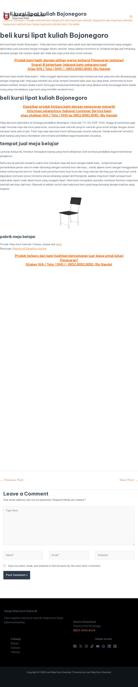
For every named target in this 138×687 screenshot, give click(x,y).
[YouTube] (97, 646)
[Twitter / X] (80, 646)
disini (59, 244)
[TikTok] (92, 646)
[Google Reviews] (103, 646)
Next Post (129, 480)
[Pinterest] (115, 646)
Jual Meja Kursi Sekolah (28, 15)
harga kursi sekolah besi (17, 24)
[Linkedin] (109, 646)
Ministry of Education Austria (29, 248)
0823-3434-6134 (84, 630)
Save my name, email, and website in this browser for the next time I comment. (54, 566)
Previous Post (11, 480)
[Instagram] (86, 646)
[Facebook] (75, 646)
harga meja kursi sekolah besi (49, 24)
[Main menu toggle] (131, 16)
